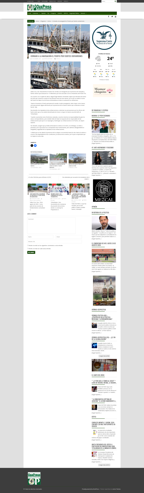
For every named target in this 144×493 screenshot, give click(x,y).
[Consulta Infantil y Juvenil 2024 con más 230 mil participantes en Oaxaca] (94, 432)
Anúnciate (66, 1)
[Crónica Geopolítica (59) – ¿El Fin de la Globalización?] (94, 345)
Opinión (43, 13)
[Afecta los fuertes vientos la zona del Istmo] (77, 158)
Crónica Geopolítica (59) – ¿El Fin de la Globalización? (103, 338)
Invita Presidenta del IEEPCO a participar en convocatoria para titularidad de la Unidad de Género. (104, 446)
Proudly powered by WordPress (90, 489)
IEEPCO (66, 13)
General (83, 13)
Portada (54, 184)
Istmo (29, 25)
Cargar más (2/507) (104, 465)
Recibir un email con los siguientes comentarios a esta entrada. (46, 245)
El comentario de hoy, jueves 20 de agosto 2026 (104, 244)
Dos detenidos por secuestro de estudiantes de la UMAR (75, 178)
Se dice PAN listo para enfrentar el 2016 (40, 177)
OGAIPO (60, 13)
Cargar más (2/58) (104, 356)
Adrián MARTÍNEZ (48, 59)
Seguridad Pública (74, 13)
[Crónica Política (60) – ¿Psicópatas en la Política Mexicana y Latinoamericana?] (94, 325)
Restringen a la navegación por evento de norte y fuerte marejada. (57, 165)
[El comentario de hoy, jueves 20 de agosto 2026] (104, 255)
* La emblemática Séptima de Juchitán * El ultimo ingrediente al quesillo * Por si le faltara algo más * (104, 400)
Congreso (53, 13)
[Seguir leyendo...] (96, 239)
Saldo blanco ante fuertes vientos (37, 165)
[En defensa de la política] (104, 223)
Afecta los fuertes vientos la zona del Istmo (76, 165)
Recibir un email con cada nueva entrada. (40, 248)
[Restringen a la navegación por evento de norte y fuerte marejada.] (58, 158)
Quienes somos (45, 1)
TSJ (48, 13)
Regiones (34, 184)
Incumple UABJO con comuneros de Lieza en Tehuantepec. (56, 195)
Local (29, 13)
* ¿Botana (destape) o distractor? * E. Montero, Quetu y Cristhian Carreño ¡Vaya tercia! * (79, 196)
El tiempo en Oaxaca (104, 79)
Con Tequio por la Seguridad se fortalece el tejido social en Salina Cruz (37, 195)
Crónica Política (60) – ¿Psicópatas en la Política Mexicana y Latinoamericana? (102, 317)
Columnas (35, 13)
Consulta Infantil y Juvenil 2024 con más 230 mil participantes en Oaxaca (103, 424)
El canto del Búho (98, 375)
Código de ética (53, 1)
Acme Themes (117, 489)
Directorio (60, 1)
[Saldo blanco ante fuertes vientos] (39, 158)
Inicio (39, 1)
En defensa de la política (100, 212)
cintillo (58, 59)
